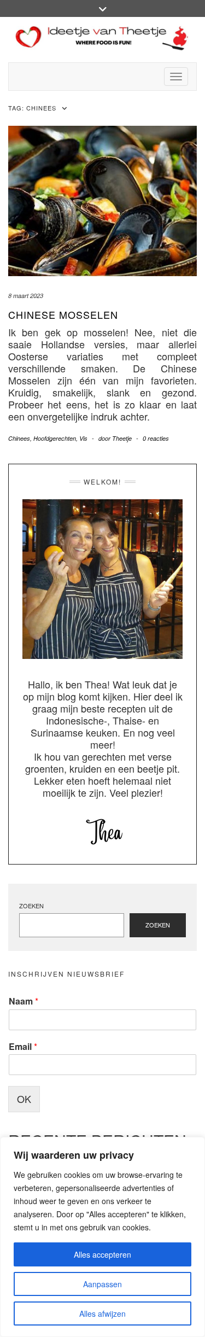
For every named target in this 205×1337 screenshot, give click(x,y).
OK (24, 1098)
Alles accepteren (102, 1254)
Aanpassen (102, 1283)
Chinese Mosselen (63, 314)
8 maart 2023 (25, 295)
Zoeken (31, 906)
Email (23, 1047)
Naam (23, 1001)
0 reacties (156, 438)
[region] (102, 1237)
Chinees (19, 438)
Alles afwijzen (102, 1313)
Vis (83, 438)
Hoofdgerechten (54, 438)
